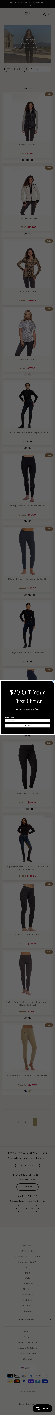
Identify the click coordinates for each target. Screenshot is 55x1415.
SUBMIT (27, 726)
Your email (10, 717)
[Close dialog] (53, 681)
